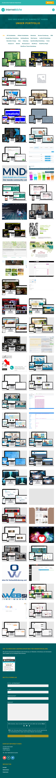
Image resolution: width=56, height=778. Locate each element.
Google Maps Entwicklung (12, 38)
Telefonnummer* (12, 695)
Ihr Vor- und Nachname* (14, 683)
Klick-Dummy (34, 38)
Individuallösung (25, 38)
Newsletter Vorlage (11, 41)
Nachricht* (10, 702)
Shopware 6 (11, 43)
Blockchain (33, 35)
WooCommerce (26, 43)
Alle (4, 35)
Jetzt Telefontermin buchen (11, 752)
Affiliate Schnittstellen (23, 35)
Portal (48, 41)
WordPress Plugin (43, 43)
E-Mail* (9, 689)
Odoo (19, 41)
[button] (53, 10)
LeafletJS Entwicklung (44, 38)
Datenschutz (6, 769)
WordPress (34, 43)
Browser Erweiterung (43, 35)
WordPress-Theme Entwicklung (28, 46)
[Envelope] (4, 757)
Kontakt (4, 767)
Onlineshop (25, 41)
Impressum (5, 772)
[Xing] (8, 757)
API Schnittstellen (11, 35)
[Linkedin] (12, 757)
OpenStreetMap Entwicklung (37, 41)
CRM (51, 35)
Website (18, 43)
